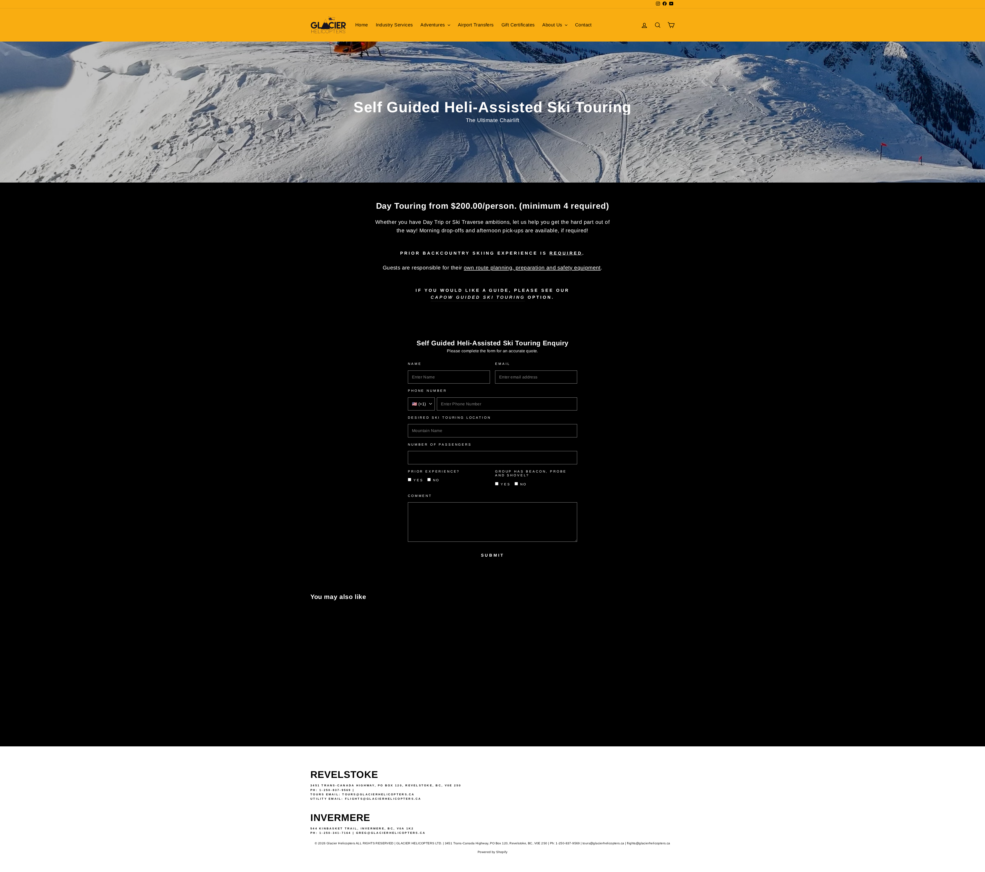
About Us (553, 24)
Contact (583, 24)
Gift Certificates (518, 24)
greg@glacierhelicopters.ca (391, 832)
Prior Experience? (434, 471)
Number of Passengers (440, 444)
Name (414, 364)
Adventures (433, 24)
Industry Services (394, 24)
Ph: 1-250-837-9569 (330, 789)
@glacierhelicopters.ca (392, 798)
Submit (492, 555)
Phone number (427, 391)
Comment (420, 496)
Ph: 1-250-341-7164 (330, 832)
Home (361, 24)
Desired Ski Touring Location (449, 417)
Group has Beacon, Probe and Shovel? (531, 473)
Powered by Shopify (492, 852)
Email (502, 364)
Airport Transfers (476, 24)
